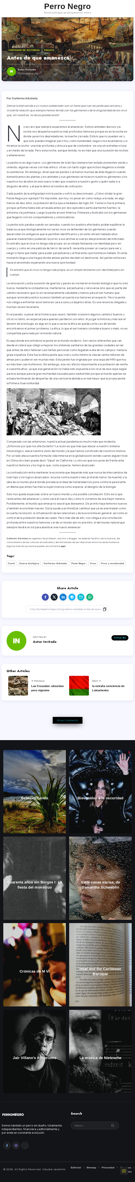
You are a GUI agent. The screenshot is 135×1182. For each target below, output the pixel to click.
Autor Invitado (27, 69)
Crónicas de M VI (35, 971)
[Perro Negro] (13, 1114)
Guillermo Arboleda (55, 563)
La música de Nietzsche (101, 1058)
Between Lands (34, 798)
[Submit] (113, 1125)
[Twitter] (25, 1145)
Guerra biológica (29, 563)
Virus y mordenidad (112, 563)
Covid (11, 563)
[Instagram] (16, 1145)
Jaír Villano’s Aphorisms (34, 1058)
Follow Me (120, 638)
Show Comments (67, 720)
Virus (93, 563)
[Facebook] (7, 1145)
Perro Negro (67, 6)
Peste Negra (78, 563)
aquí (63, 546)
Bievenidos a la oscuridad (100, 798)
